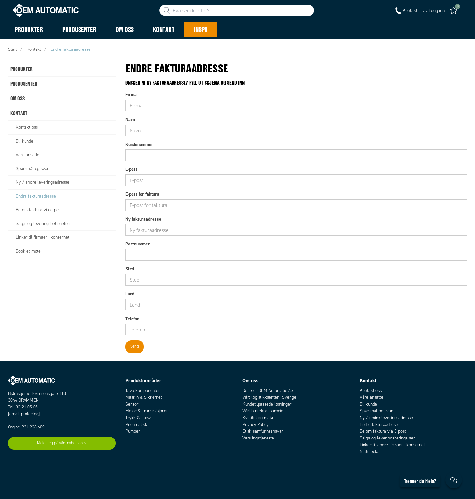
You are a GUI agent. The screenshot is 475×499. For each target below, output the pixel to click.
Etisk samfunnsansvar (262, 431)
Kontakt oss (371, 390)
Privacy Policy (255, 424)
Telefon (132, 318)
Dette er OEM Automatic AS (267, 390)
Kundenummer (139, 144)
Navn (130, 119)
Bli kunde (368, 404)
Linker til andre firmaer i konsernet (392, 445)
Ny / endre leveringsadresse (386, 417)
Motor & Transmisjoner (146, 411)
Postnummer (137, 244)
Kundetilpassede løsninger (266, 404)
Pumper (132, 431)
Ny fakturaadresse (143, 219)
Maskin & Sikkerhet (143, 397)
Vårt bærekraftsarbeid (262, 411)
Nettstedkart (371, 451)
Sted (129, 269)
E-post (131, 169)
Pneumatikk (136, 424)
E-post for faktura (142, 194)
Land (129, 294)
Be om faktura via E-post (383, 431)
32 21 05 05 (27, 407)
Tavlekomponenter (142, 390)
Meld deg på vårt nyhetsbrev (61, 443)
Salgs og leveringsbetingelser (387, 438)
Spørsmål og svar (376, 411)
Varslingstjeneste (258, 438)
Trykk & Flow (138, 417)
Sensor (131, 404)
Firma (131, 94)
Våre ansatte (371, 397)
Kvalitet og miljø (257, 417)
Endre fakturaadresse (380, 424)
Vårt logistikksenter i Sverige (269, 397)
